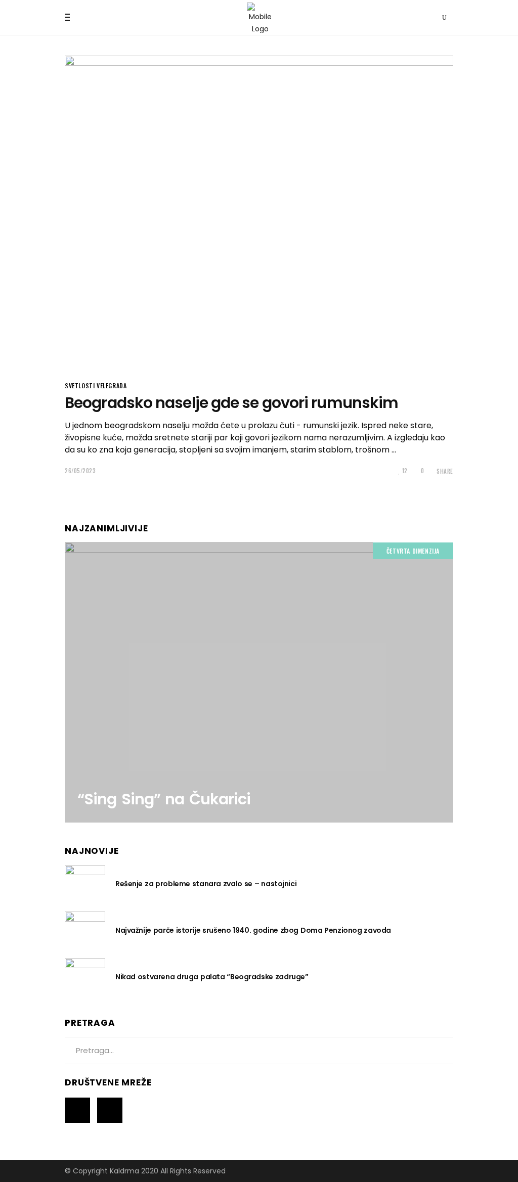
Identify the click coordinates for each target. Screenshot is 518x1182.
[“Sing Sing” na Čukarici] (259, 682)
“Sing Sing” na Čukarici (163, 799)
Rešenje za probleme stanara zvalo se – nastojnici (205, 884)
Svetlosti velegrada (95, 385)
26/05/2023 (80, 471)
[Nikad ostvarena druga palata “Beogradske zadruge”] (85, 976)
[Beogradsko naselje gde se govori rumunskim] (259, 212)
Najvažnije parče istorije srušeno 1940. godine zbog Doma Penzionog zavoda (253, 930)
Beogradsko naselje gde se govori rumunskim (231, 403)
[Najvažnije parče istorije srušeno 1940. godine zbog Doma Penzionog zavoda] (85, 930)
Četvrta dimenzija (413, 551)
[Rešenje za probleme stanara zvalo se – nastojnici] (85, 883)
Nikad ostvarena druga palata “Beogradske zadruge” (211, 977)
